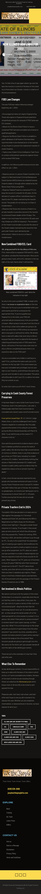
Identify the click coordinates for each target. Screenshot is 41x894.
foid (31, 727)
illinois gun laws (19, 732)
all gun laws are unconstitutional (16, 721)
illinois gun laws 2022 (11, 737)
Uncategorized (21, 54)
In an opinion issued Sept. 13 (12, 418)
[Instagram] (20, 875)
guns (5, 732)
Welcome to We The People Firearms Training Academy (19, 2)
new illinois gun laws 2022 (13, 742)
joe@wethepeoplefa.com (15, 6)
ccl (5, 727)
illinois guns (29, 737)
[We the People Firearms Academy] (15, 16)
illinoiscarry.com (25, 682)
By (9, 54)
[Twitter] (16, 875)
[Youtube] (24, 875)
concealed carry (18, 727)
